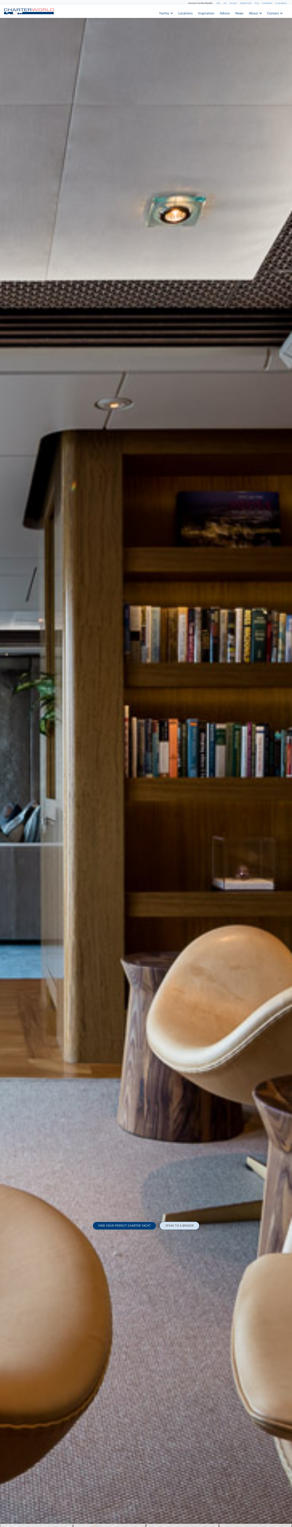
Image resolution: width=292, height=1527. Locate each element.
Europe (233, 3)
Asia (257, 3)
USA (218, 3)
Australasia (280, 3)
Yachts (164, 13)
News (239, 13)
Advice (225, 13)
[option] (146, 763)
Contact (273, 13)
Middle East (245, 3)
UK (225, 3)
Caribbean (267, 3)
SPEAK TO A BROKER (179, 1225)
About (253, 13)
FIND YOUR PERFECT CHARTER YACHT (124, 1225)
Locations (185, 13)
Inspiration (206, 13)
